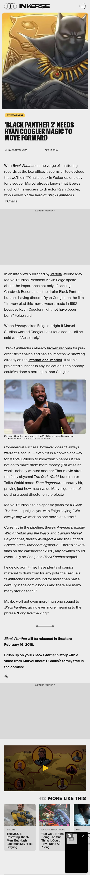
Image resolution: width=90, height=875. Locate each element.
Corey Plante (19, 150)
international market (45, 360)
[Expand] (69, 835)
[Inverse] (34, 6)
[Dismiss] (83, 835)
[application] (45, 768)
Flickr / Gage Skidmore (37, 438)
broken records (59, 348)
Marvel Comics (4, 63)
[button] (45, 768)
